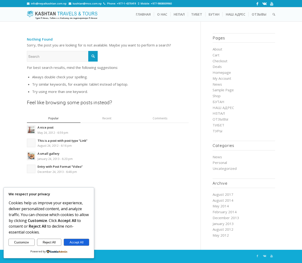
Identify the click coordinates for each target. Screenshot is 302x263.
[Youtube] (271, 3)
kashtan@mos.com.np (87, 3)
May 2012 (221, 235)
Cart (216, 55)
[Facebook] (257, 3)
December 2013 (226, 217)
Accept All (77, 242)
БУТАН (218, 101)
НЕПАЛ (219, 113)
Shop (217, 95)
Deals (217, 66)
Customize (21, 242)
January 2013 (223, 223)
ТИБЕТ (218, 125)
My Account (222, 78)
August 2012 (223, 229)
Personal (220, 162)
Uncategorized (225, 168)
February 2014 (225, 211)
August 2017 (223, 194)
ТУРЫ (217, 131)
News (217, 84)
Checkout (220, 60)
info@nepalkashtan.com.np (49, 3)
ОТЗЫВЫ (220, 119)
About (217, 49)
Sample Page (223, 90)
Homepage (222, 72)
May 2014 (221, 206)
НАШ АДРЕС (223, 107)
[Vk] (264, 3)
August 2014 (223, 200)
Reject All (49, 242)
